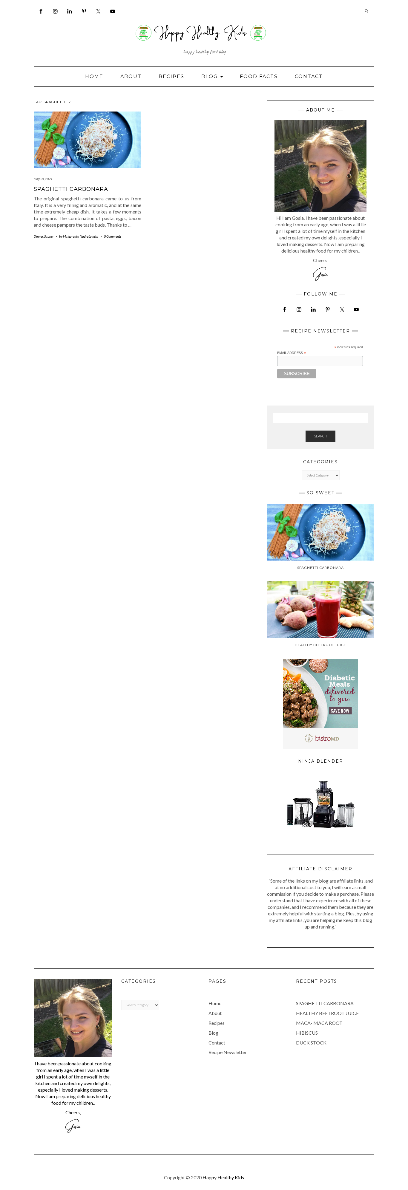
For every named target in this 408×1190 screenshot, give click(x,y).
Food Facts (259, 76)
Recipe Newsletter (227, 1052)
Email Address (291, 353)
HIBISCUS (307, 1033)
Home (94, 76)
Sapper (49, 236)
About (131, 76)
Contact (309, 76)
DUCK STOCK (311, 1042)
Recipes (171, 76)
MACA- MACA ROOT (319, 1023)
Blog (210, 76)
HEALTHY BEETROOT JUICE (327, 1013)
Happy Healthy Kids (223, 1177)
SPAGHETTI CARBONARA (71, 189)
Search (320, 436)
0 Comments (112, 236)
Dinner (38, 236)
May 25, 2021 (43, 179)
